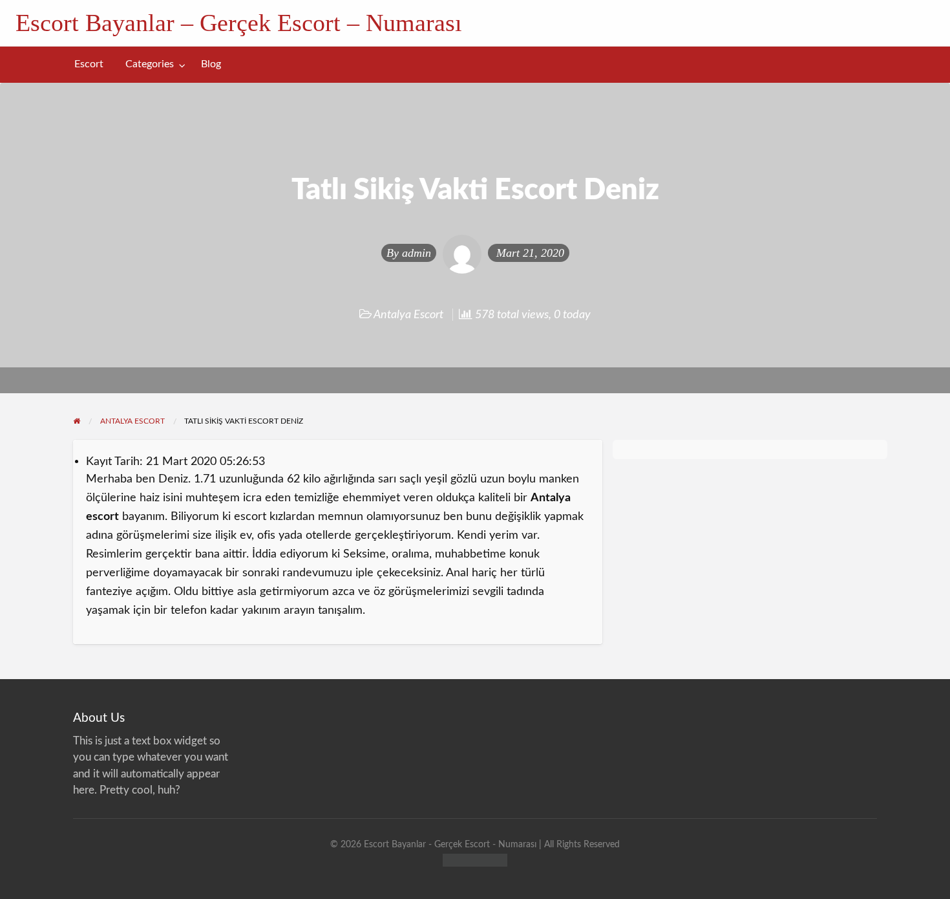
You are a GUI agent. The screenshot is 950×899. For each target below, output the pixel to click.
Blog (211, 64)
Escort (88, 64)
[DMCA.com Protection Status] (475, 859)
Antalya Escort (408, 315)
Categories (149, 64)
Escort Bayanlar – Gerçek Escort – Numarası (239, 22)
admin (416, 252)
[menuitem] (88, 64)
